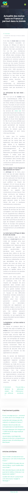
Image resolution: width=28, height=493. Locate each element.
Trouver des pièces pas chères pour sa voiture (19, 390)
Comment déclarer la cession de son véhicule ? (9, 391)
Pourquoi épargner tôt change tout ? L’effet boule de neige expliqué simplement (13, 431)
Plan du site (14, 492)
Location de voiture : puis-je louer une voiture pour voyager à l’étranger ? (12, 478)
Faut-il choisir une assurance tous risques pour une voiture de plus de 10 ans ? (13, 458)
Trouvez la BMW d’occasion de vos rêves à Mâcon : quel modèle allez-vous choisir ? (13, 465)
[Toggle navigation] (25, 4)
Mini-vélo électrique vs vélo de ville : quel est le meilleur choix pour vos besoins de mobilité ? (13, 472)
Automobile (7, 33)
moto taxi (18, 111)
